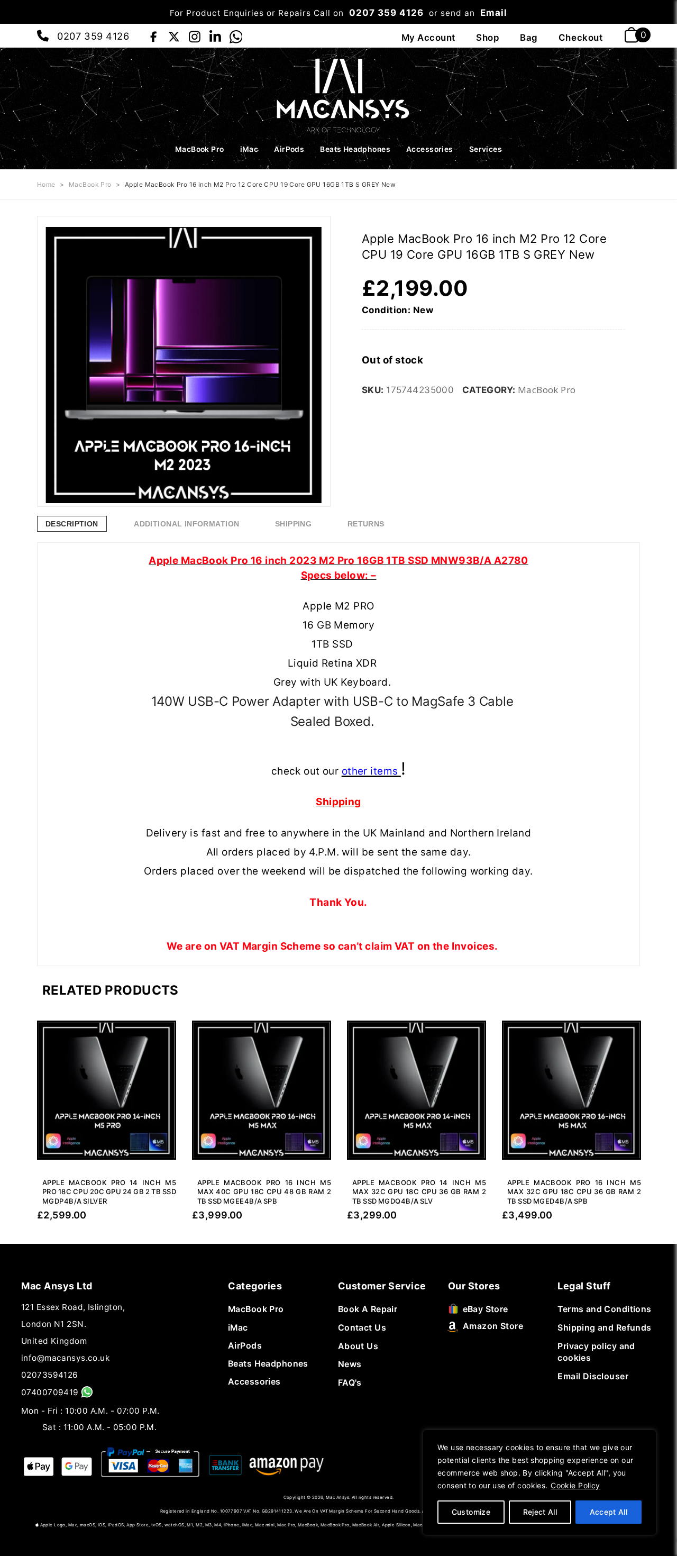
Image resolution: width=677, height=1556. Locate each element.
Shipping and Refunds (604, 1328)
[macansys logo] (338, 94)
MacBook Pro (199, 149)
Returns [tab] (366, 524)
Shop (487, 37)
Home (46, 184)
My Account (428, 37)
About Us (358, 1346)
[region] (539, 1482)
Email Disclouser (592, 1376)
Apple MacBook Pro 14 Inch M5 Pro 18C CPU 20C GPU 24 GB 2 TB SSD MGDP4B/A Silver (109, 1191)
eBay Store (485, 1310)
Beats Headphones (355, 149)
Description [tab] (71, 524)
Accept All (609, 1511)
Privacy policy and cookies (596, 1352)
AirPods (289, 149)
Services (485, 149)
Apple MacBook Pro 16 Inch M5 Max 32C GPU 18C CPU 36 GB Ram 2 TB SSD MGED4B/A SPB (574, 1191)
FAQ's (350, 1383)
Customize (471, 1511)
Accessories (429, 149)
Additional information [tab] (186, 524)
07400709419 (50, 1392)
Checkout (580, 37)
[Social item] (153, 34)
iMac (249, 149)
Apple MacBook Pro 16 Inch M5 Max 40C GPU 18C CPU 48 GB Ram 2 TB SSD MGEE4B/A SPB (264, 1191)
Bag (529, 37)
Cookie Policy (575, 1485)
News (350, 1364)
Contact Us (362, 1328)
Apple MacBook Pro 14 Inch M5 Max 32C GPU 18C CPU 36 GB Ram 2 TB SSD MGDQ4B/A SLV (419, 1191)
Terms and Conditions (604, 1309)
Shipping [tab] (293, 524)
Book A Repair (368, 1309)
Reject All (540, 1511)
